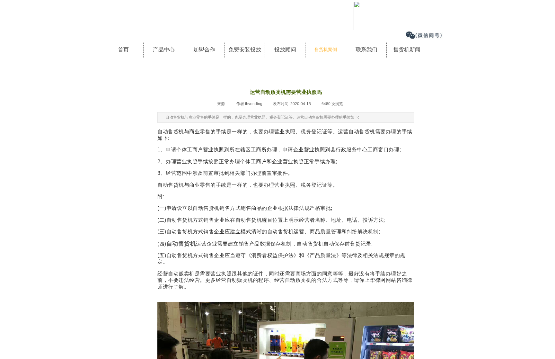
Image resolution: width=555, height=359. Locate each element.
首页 (123, 50)
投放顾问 (285, 50)
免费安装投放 (244, 50)
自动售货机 (181, 243)
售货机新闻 (406, 50)
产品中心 (164, 50)
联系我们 (366, 50)
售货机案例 (325, 49)
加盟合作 (204, 50)
